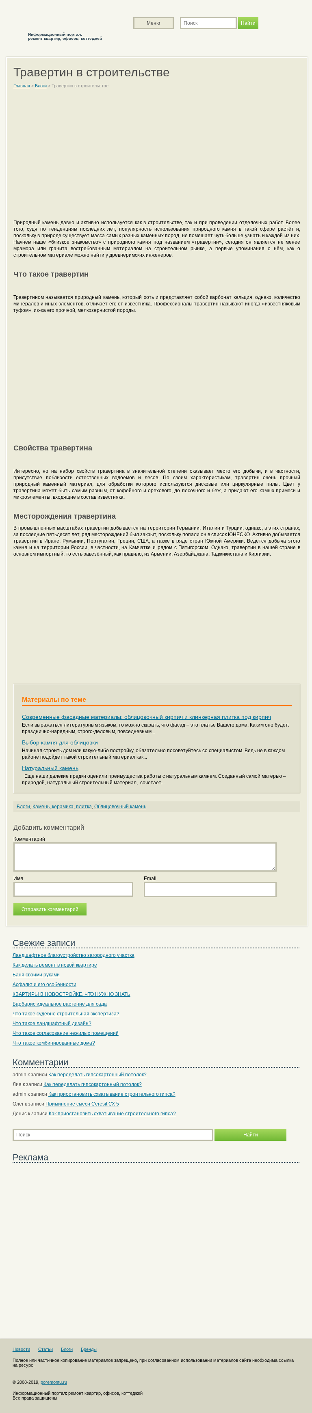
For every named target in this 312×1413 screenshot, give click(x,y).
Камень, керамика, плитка (62, 806)
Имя (18, 878)
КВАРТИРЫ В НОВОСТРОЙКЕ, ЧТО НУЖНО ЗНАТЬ (71, 994)
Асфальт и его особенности (44, 984)
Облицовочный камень (120, 806)
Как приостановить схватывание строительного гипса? (112, 1094)
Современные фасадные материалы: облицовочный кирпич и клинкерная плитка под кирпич (146, 717)
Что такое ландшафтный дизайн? (52, 1023)
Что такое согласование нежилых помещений (66, 1033)
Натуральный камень (50, 768)
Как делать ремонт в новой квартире (55, 965)
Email (150, 878)
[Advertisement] (157, 157)
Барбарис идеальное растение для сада (60, 1004)
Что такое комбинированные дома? (54, 1043)
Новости (21, 1349)
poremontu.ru (54, 1382)
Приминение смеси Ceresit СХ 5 (82, 1104)
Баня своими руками (36, 975)
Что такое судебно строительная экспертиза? (66, 1014)
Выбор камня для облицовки (60, 742)
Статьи (45, 1349)
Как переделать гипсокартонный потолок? (97, 1075)
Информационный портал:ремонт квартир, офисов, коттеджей (65, 36)
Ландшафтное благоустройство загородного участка (73, 955)
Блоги (23, 806)
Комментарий (29, 839)
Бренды (89, 1349)
